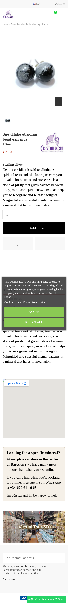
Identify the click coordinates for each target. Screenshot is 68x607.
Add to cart (37, 228)
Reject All (34, 322)
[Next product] (64, 24)
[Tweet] (11, 262)
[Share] (5, 262)
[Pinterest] (17, 262)
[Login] (44, 14)
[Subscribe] (59, 558)
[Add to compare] (50, 243)
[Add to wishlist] (18, 243)
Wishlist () (59, 4)
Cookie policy (12, 302)
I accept (34, 311)
